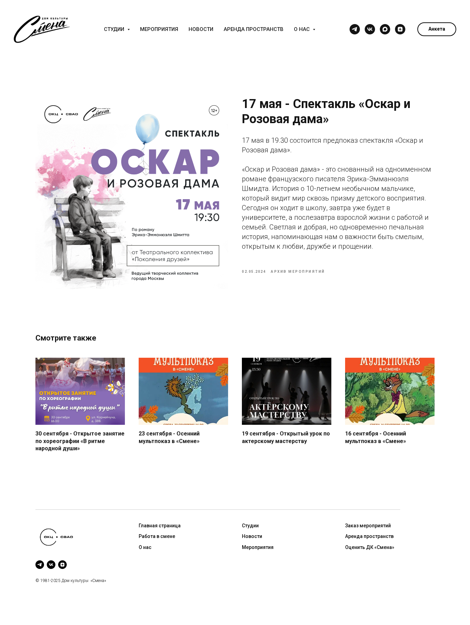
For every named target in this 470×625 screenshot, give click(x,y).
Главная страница (160, 525)
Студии (250, 525)
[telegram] (355, 29)
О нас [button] (302, 29)
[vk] (370, 29)
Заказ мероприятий (368, 525)
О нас (145, 547)
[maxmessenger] (385, 29)
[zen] (400, 29)
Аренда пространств (254, 29)
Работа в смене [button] (157, 536)
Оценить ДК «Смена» (369, 547)
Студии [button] (115, 29)
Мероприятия (159, 29)
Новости (201, 29)
